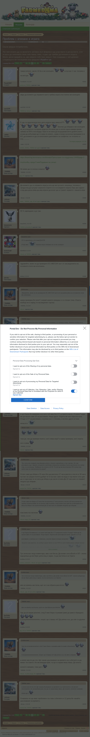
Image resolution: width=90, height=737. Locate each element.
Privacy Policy (58, 408)
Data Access (45, 408)
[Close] (85, 329)
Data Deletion (32, 408)
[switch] (74, 366)
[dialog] (45, 368)
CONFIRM (28, 400)
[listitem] (45, 361)
